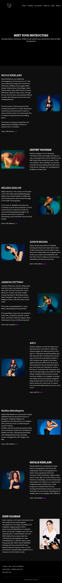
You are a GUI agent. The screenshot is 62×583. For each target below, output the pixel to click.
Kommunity (38, 6)
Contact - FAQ (7, 566)
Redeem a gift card (16, 569)
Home (24, 6)
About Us (46, 6)
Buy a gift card (7, 572)
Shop (53, 6)
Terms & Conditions (17, 566)
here (15, 131)
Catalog (30, 6)
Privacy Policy (6, 569)
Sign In (58, 6)
